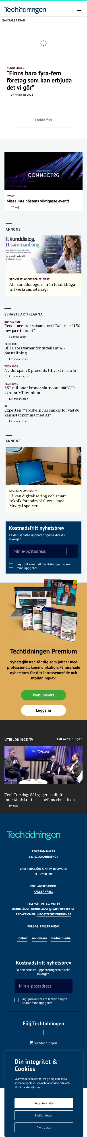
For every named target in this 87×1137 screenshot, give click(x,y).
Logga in (43, 710)
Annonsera (39, 938)
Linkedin (50, 1032)
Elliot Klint (44, 874)
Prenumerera (43, 695)
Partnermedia (60, 938)
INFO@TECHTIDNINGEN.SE (54, 914)
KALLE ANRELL (44, 891)
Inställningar (43, 1115)
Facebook (37, 1032)
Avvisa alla (44, 1127)
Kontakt (22, 938)
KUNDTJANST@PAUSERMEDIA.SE (53, 909)
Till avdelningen (70, 739)
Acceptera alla (43, 1103)
